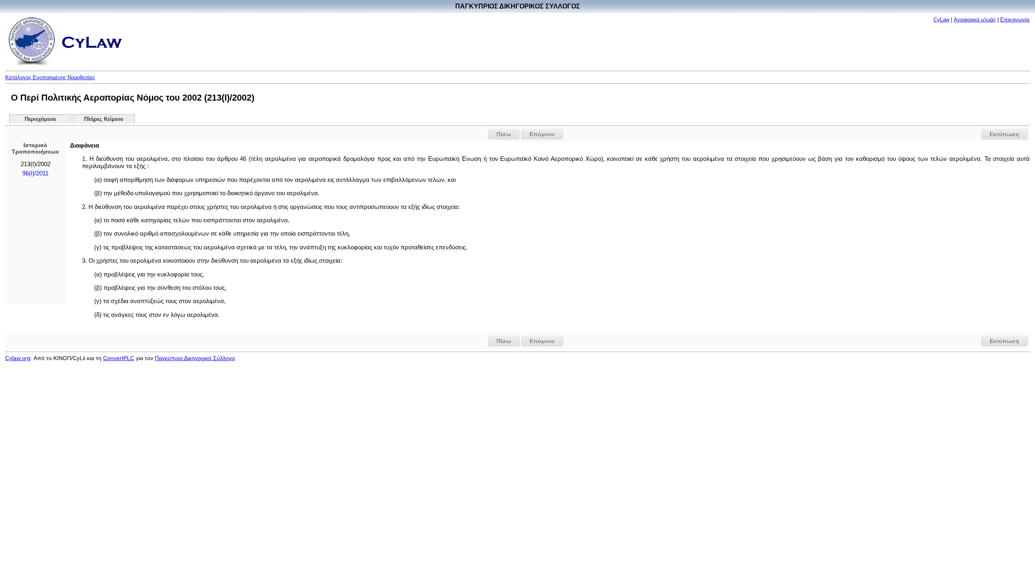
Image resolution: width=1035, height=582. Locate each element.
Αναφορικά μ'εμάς (975, 20)
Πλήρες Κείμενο (103, 119)
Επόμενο (542, 134)
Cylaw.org (17, 358)
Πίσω (503, 134)
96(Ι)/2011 (35, 173)
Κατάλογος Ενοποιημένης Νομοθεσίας (50, 77)
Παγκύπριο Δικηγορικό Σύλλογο (195, 358)
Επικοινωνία (1015, 20)
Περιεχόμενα (40, 119)
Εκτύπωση (1004, 134)
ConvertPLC (118, 358)
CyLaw (941, 20)
